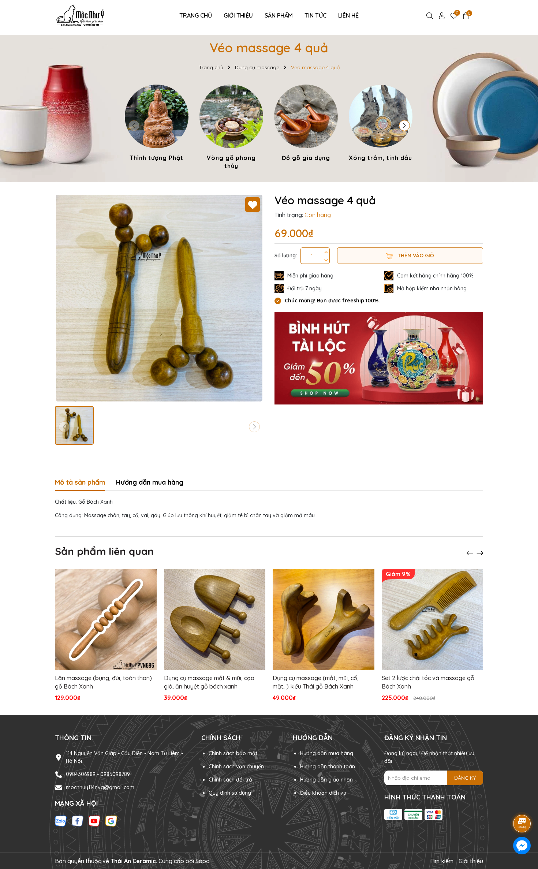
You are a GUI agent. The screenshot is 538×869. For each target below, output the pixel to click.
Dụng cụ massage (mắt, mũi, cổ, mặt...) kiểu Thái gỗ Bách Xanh (316, 682)
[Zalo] (61, 820)
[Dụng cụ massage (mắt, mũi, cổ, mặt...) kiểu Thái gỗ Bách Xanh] (323, 620)
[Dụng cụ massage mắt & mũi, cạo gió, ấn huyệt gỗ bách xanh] (215, 620)
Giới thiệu (238, 15)
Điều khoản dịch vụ (323, 793)
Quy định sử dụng (230, 793)
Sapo (202, 861)
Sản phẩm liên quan (104, 551)
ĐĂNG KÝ (465, 778)
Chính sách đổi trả (230, 779)
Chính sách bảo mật (233, 753)
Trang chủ (195, 15)
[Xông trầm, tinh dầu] (380, 124)
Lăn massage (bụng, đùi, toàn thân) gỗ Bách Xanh (103, 682)
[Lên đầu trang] (522, 803)
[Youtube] (94, 820)
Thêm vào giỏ (415, 255)
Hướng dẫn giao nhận (326, 779)
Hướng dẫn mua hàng (326, 753)
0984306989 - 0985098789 (98, 774)
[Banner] (378, 357)
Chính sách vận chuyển (236, 766)
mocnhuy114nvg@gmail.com (100, 787)
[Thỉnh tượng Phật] (156, 124)
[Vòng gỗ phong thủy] (231, 128)
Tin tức (315, 15)
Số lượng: (285, 255)
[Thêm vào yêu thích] (252, 204)
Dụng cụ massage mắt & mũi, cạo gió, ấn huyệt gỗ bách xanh (209, 682)
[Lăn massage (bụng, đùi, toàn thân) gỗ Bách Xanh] (106, 620)
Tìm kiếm (441, 861)
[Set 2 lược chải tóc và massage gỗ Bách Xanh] (432, 620)
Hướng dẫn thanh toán (327, 766)
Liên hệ (348, 15)
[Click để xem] (159, 298)
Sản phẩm (279, 15)
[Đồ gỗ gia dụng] (306, 124)
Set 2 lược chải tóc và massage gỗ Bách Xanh (428, 682)
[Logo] (81, 15)
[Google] (111, 820)
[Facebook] (77, 820)
